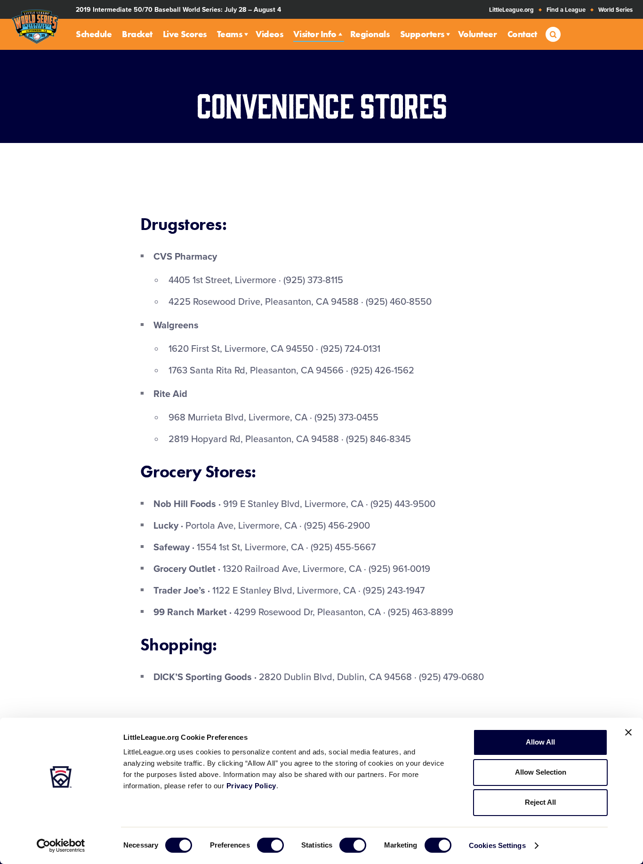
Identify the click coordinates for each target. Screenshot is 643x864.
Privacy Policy (251, 786)
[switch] (270, 845)
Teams (229, 34)
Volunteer (477, 34)
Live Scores (185, 34)
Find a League (566, 10)
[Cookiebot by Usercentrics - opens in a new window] (61, 846)
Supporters (422, 34)
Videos (269, 34)
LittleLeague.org (511, 10)
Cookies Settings (497, 845)
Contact (522, 34)
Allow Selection (540, 772)
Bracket (137, 34)
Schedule (94, 34)
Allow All (540, 742)
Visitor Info (314, 34)
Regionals (370, 34)
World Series (615, 10)
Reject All (540, 802)
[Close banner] (628, 732)
